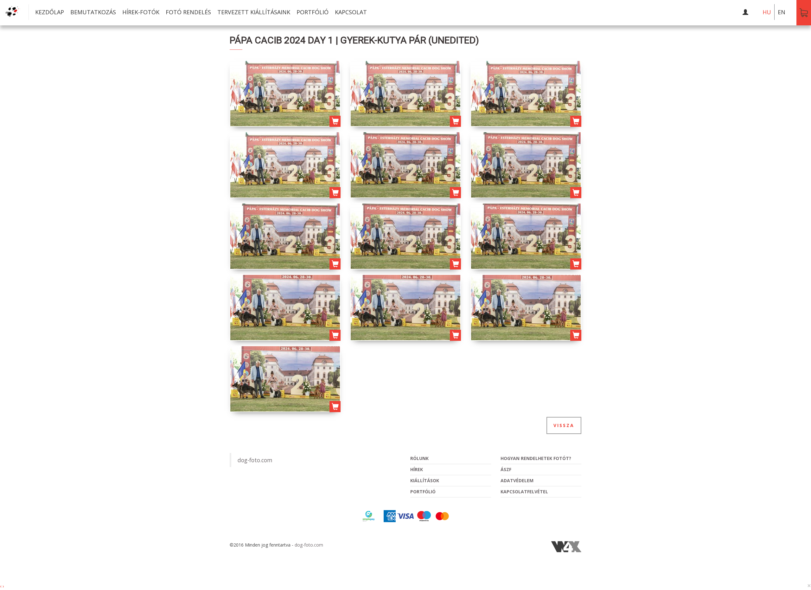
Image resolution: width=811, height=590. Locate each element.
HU (767, 12)
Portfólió (313, 12)
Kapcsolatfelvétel (524, 492)
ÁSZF (506, 469)
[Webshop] (803, 12)
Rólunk (419, 458)
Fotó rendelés (188, 12)
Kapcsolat (351, 12)
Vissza (563, 425)
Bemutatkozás (93, 12)
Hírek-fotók (140, 12)
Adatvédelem (517, 480)
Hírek (416, 469)
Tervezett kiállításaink (253, 12)
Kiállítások (424, 480)
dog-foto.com (255, 460)
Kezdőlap (49, 12)
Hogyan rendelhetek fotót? (536, 458)
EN (781, 12)
